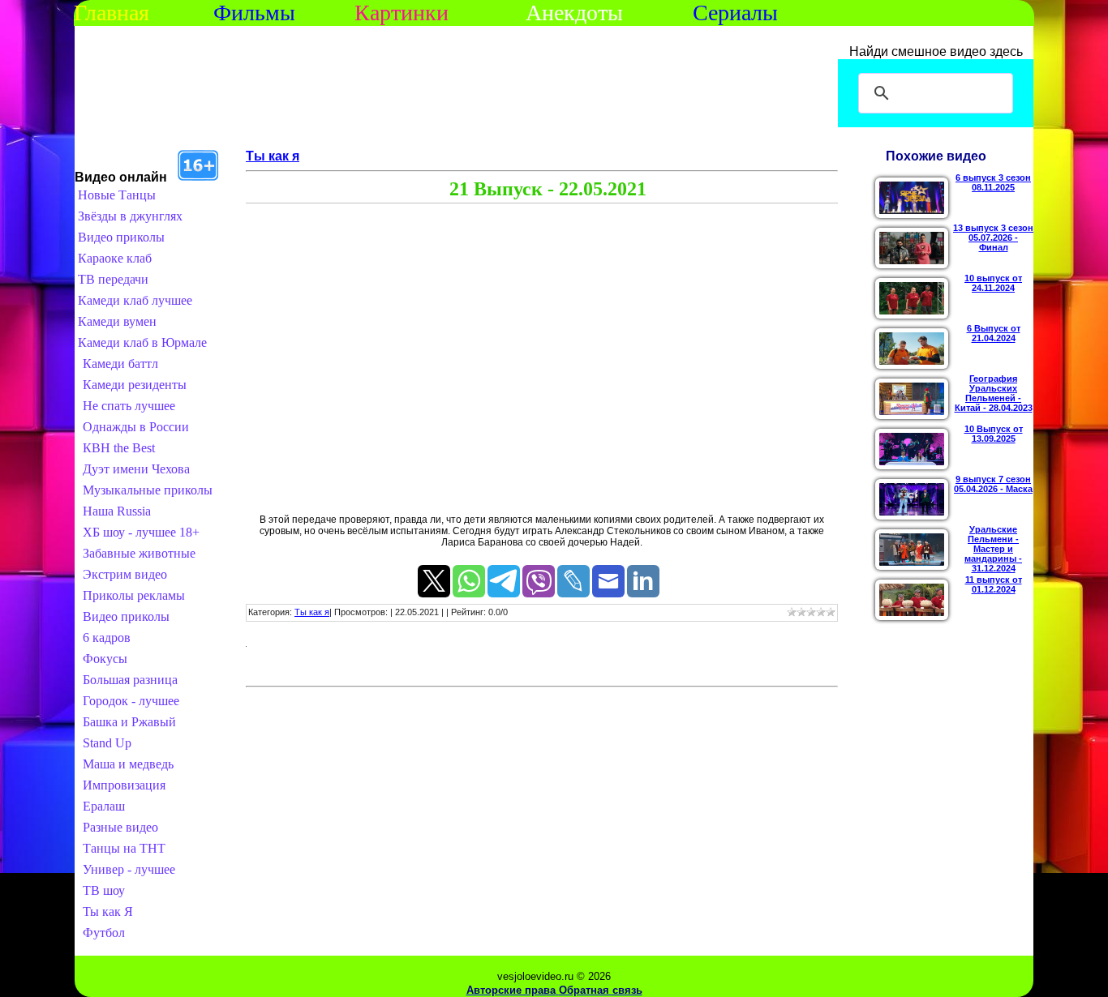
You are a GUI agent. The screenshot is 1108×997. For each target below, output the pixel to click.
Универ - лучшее (129, 869)
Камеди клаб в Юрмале (142, 342)
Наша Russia (117, 511)
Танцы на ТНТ (124, 848)
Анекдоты (574, 12)
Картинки (401, 12)
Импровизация (124, 785)
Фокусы (105, 658)
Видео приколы (121, 237)
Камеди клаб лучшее (135, 300)
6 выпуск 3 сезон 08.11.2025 (993, 182)
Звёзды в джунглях (130, 216)
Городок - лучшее (131, 701)
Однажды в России (136, 427)
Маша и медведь (128, 764)
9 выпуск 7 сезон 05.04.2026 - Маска (993, 484)
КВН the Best (119, 448)
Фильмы (254, 12)
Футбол (104, 932)
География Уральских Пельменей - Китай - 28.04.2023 (994, 393)
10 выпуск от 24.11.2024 (993, 283)
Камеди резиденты (135, 385)
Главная (111, 12)
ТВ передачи (113, 279)
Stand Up (107, 743)
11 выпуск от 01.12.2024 (993, 584)
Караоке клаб (115, 258)
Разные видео (120, 827)
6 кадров (107, 637)
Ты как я (272, 156)
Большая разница (130, 680)
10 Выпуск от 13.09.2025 (993, 433)
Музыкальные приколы (148, 490)
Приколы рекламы (134, 595)
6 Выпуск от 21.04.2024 (993, 333)
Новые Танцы (117, 195)
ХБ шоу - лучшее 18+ (141, 532)
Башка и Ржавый (129, 722)
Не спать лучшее (129, 406)
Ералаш (104, 806)
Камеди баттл (120, 363)
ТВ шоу (104, 890)
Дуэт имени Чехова (136, 469)
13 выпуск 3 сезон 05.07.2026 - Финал (993, 237)
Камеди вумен (117, 321)
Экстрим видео (125, 574)
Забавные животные (139, 553)
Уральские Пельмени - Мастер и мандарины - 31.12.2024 (993, 548)
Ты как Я (108, 911)
